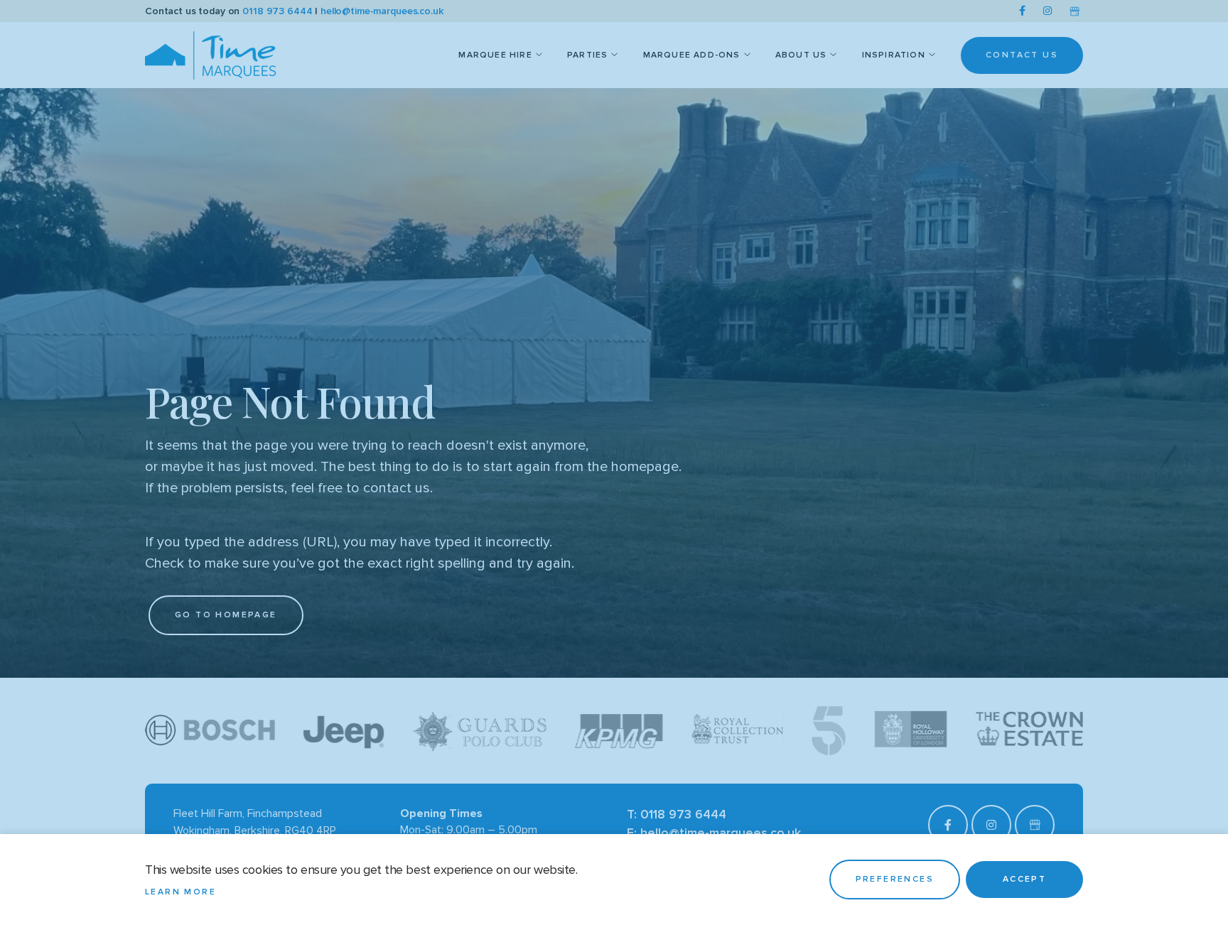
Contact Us (1022, 55)
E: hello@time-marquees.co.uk (714, 832)
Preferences (895, 879)
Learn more (180, 892)
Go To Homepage (226, 615)
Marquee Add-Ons (691, 55)
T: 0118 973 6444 (676, 814)
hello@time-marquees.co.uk (382, 11)
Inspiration (893, 55)
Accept (1024, 879)
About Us (801, 55)
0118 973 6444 (277, 11)
